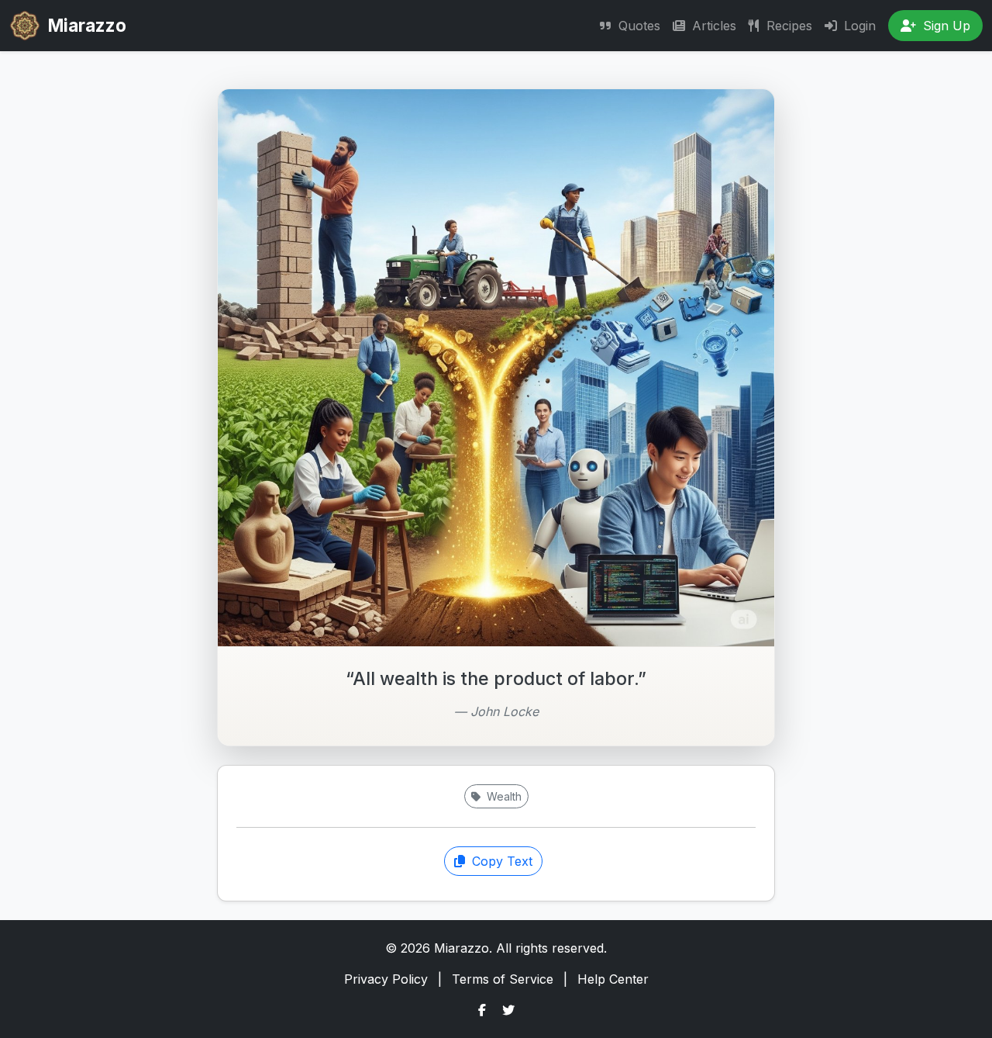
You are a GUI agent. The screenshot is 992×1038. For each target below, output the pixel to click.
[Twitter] (508, 1010)
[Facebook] (482, 1010)
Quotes (637, 25)
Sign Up (944, 25)
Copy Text (500, 861)
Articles (712, 25)
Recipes (787, 25)
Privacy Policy (386, 979)
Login (858, 25)
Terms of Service (502, 979)
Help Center (613, 979)
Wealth (503, 796)
